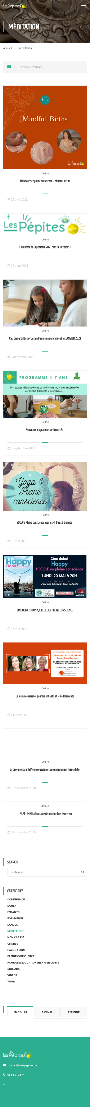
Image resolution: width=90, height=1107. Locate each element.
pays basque (16, 950)
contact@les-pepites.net (23, 1065)
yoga (11, 981)
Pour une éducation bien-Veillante (33, 962)
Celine (45, 173)
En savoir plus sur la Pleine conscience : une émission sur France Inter (45, 769)
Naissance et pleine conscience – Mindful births (45, 181)
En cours (20, 1012)
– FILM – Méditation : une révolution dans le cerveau (45, 813)
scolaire (13, 968)
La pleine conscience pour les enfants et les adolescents (45, 696)
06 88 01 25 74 (15, 1074)
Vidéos (12, 975)
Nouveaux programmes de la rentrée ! (45, 429)
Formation (15, 918)
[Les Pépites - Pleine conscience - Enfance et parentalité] (15, 6)
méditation (15, 931)
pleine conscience (20, 956)
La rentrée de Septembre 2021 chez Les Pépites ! (45, 247)
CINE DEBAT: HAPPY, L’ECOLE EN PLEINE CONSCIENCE (45, 610)
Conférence (16, 899)
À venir (46, 1012)
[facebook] (4, 1084)
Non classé (15, 937)
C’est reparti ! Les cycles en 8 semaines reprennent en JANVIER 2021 (45, 338)
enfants (13, 912)
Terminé (74, 1012)
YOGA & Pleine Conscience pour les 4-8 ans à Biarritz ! (45, 522)
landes (12, 924)
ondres (12, 943)
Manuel (45, 805)
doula (11, 905)
